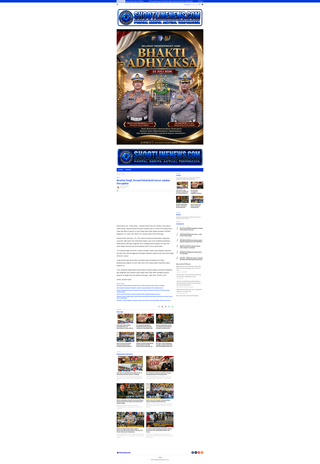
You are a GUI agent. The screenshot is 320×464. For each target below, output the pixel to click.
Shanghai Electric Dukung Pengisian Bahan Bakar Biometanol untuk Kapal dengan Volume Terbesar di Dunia (188, 268)
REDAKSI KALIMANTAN (124, 186)
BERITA (118, 177)
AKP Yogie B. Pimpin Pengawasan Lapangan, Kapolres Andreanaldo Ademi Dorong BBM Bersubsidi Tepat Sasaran (143, 300)
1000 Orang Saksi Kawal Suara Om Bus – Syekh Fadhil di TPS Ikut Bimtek (191, 235)
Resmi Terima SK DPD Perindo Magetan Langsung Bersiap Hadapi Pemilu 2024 (191, 229)
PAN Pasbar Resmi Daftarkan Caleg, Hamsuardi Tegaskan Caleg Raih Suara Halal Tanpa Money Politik (191, 241)
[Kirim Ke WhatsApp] (172, 306)
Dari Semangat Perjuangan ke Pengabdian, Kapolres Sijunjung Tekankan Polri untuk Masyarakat (140, 288)
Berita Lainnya (179, 295)
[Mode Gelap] (202, 4)
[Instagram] (199, 452)
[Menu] (118, 4)
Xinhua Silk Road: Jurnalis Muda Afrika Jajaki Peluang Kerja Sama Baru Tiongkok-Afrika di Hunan (188, 275)
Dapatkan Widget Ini (194, 295)
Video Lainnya (186, 295)
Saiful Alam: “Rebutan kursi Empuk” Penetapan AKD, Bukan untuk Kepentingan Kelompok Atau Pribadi (191, 258)
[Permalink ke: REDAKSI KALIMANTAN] (118, 187)
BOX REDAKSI (120, 169)
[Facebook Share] (159, 306)
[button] (199, 4)
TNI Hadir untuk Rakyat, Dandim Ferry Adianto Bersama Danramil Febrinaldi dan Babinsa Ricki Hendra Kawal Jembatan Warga (175, 1)
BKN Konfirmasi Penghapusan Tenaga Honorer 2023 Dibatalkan (191, 252)
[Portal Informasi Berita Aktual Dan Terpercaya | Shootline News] (160, 157)
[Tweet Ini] (162, 306)
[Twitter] (195, 452)
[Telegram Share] (169, 306)
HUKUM (160, 457)
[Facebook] (192, 452)
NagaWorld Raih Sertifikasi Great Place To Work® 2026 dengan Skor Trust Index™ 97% (189, 290)
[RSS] (202, 452)
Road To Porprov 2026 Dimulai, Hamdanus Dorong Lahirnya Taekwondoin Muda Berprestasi (138, 294)
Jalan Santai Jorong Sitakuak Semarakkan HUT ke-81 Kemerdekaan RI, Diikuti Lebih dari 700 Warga (140, 285)
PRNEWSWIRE (128, 169)
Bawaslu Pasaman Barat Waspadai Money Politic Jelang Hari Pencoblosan (190, 246)
